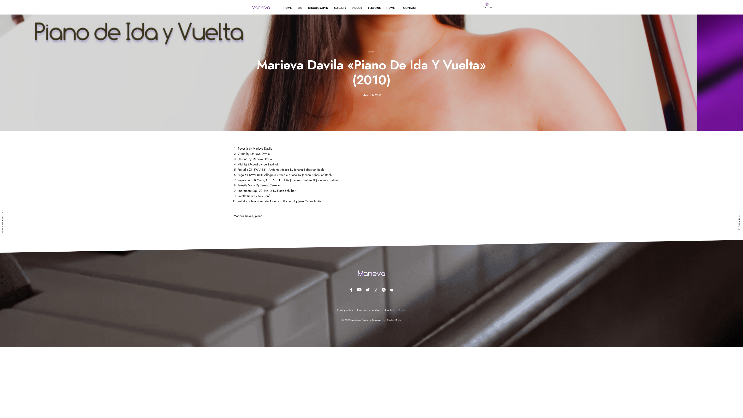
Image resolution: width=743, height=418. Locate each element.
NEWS (390, 8)
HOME (287, 8)
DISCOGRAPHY (318, 8)
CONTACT (410, 8)
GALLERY (340, 8)
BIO (300, 8)
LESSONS (374, 8)
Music (371, 52)
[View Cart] (485, 7)
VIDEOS (357, 8)
